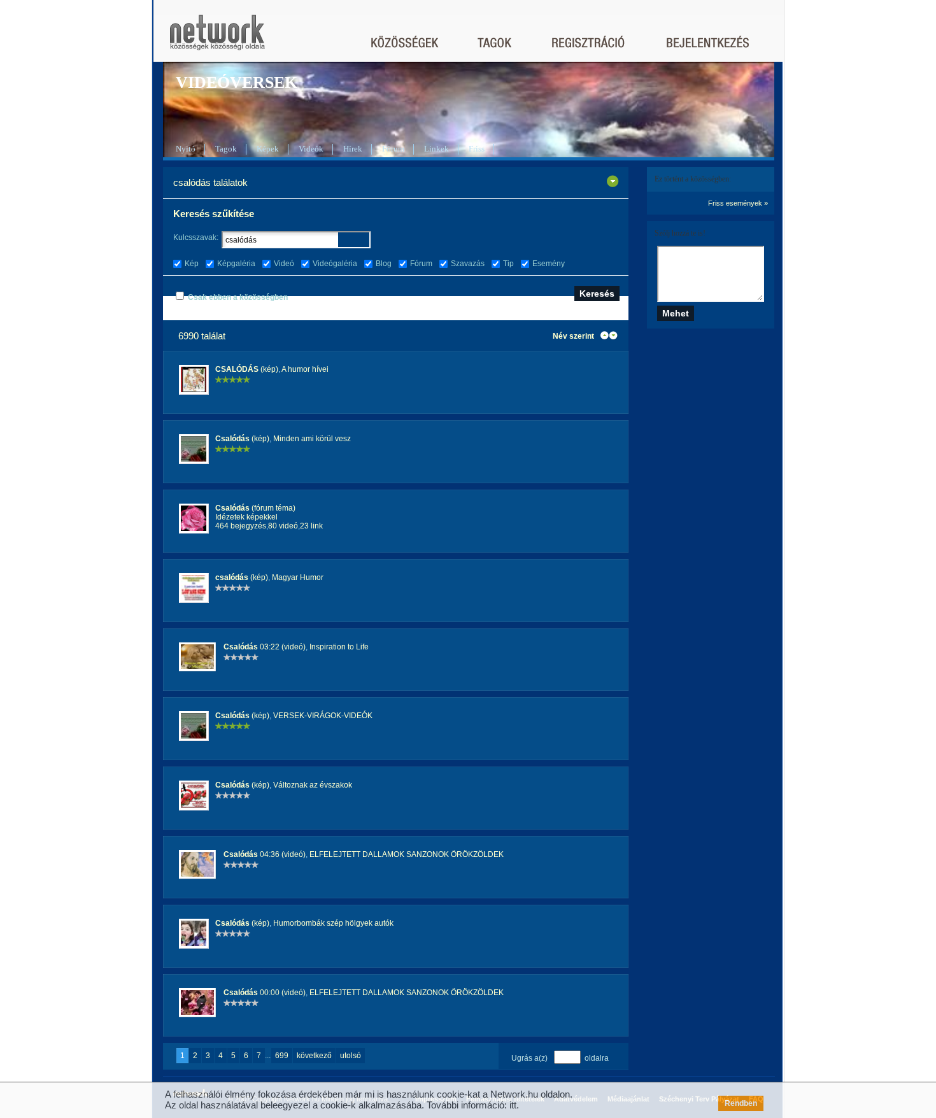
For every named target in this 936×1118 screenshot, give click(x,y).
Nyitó (185, 148)
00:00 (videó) (264, 992)
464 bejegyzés (240, 525)
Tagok (226, 148)
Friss (477, 148)
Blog (384, 263)
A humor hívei (305, 369)
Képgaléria (236, 263)
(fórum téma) (255, 508)
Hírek (352, 148)
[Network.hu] (217, 38)
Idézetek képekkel (246, 517)
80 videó (283, 525)
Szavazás (468, 263)
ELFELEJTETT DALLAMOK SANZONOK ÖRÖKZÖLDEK (406, 854)
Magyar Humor (297, 577)
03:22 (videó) (264, 646)
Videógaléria (335, 263)
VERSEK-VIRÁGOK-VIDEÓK (322, 715)
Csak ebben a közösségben (238, 297)
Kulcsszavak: (195, 237)
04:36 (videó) (264, 854)
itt (512, 1105)
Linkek (436, 148)
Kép (192, 263)
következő (314, 1055)
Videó (284, 263)
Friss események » (738, 203)
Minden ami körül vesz (312, 438)
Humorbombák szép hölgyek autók (333, 923)
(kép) (246, 369)
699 (281, 1055)
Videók (311, 148)
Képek (268, 148)
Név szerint (573, 336)
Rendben (741, 1103)
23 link (311, 525)
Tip (508, 263)
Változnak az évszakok (312, 785)
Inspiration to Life (339, 646)
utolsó (350, 1055)
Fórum (393, 148)
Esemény (548, 263)
